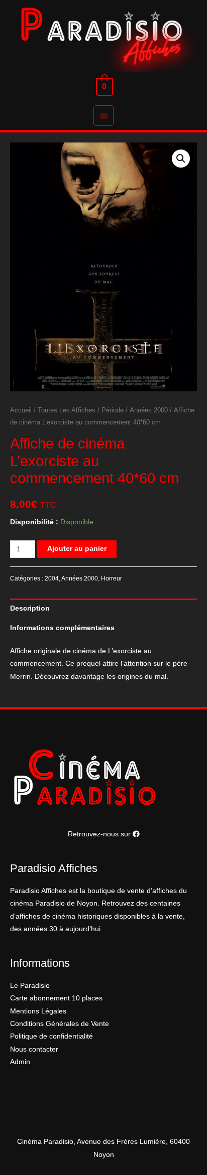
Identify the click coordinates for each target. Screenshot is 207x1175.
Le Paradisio (30, 985)
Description (30, 608)
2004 (52, 578)
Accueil (21, 410)
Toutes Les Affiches (66, 410)
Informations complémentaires (62, 628)
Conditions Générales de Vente (59, 1023)
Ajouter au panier (77, 548)
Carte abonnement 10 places (56, 998)
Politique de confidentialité (51, 1036)
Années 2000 (149, 410)
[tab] (103, 608)
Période (112, 410)
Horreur (111, 578)
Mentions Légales (38, 1011)
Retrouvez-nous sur (100, 834)
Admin (20, 1062)
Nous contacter (34, 1049)
